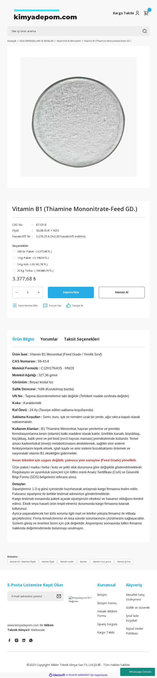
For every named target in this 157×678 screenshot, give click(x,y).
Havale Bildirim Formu (107, 613)
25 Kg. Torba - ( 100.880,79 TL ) (35, 270)
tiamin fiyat (48, 561)
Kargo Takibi (123, 13)
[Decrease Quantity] (16, 292)
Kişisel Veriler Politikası (134, 631)
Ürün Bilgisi (23, 339)
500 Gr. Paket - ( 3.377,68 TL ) (34, 251)
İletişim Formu (107, 603)
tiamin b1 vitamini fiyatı (23, 561)
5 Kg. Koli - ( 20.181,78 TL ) (32, 264)
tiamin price (124, 561)
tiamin (83, 561)
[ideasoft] (57, 675)
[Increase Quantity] (39, 292)
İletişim (102, 595)
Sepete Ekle (71, 292)
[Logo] (45, 13)
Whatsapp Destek (140, 672)
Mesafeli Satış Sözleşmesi (135, 597)
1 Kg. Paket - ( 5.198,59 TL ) (33, 258)
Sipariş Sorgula (107, 624)
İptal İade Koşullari (132, 618)
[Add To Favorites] (25, 305)
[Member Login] (137, 13)
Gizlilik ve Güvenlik (138, 607)
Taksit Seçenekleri (81, 339)
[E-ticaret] (78, 675)
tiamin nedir (67, 561)
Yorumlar (49, 339)
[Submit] (60, 596)
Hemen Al (121, 292)
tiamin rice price (102, 561)
